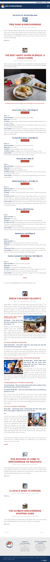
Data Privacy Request (11, 559)
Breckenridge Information (26, 493)
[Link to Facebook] (43, 2)
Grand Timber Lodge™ (40, 544)
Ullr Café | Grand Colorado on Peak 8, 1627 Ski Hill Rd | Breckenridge (22, 358)
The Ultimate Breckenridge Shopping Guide (25, 512)
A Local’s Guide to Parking (25, 490)
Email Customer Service (25, 547)
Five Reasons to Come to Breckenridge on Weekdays (25, 460)
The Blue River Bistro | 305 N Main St (25, 138)
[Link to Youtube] (46, 2)
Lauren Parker (33, 60)
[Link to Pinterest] (48, 2)
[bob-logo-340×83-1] (11, 6)
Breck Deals (15, 283)
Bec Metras (34, 27)
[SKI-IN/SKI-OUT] (25, 19)
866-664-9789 (39, 2)
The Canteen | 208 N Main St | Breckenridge (15, 342)
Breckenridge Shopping (25, 516)
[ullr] (25, 293)
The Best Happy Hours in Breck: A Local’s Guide (25, 56)
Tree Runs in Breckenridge (25, 24)
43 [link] (28, 258)
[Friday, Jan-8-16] (25, 454)
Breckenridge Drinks (25, 60)
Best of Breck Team (25, 308)
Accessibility (37, 557)
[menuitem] (47, 6)
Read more (6, 40)
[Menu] (47, 6)
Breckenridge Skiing (26, 27)
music (18, 151)
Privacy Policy (5, 559)
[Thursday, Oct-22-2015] (25, 485)
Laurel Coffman (35, 516)
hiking (19, 64)
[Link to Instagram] (45, 2)
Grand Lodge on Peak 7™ (40, 546)
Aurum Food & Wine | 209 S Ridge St (25, 110)
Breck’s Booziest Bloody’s (25, 298)
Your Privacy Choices (43, 557)
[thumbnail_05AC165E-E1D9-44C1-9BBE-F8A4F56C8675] (25, 506)
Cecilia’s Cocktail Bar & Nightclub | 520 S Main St (25, 256)
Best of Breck (9, 557)
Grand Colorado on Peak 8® (40, 547)
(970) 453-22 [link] (25, 258)
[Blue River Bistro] (25, 50)
